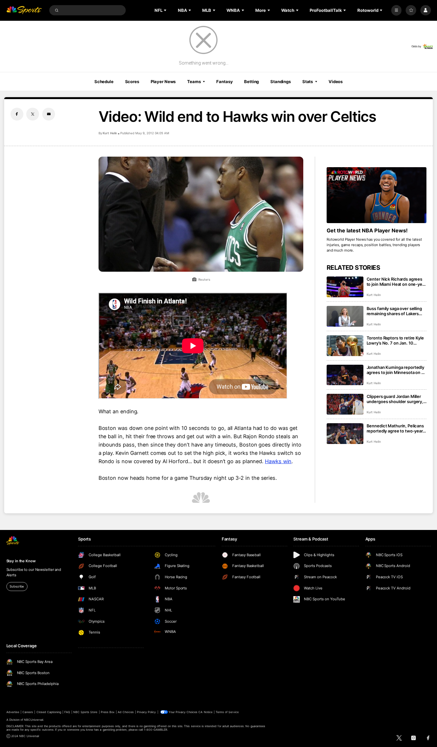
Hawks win (278, 461)
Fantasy (224, 81)
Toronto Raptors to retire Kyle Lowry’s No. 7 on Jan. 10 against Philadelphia (395, 340)
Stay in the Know (21, 561)
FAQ (67, 712)
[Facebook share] (17, 114)
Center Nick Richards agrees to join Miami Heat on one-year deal (396, 281)
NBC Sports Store (85, 712)
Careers (27, 712)
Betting (251, 81)
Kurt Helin (110, 133)
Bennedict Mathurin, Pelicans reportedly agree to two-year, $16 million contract (395, 428)
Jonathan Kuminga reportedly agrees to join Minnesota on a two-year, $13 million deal (396, 370)
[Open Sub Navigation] (166, 10)
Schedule (104, 81)
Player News (163, 81)
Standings (280, 81)
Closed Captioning (48, 712)
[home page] (24, 10)
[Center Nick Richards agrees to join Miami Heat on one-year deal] (345, 286)
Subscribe (17, 586)
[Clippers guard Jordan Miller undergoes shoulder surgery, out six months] (345, 404)
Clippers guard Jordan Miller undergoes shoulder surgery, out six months (395, 399)
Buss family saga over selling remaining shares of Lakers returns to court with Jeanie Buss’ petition (394, 311)
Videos (336, 81)
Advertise (12, 712)
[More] (396, 10)
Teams (194, 81)
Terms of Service (227, 712)
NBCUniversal (33, 719)
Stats (307, 81)
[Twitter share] (32, 114)
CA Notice (205, 712)
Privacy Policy (146, 712)
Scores (132, 81)
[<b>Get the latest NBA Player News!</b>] (377, 195)
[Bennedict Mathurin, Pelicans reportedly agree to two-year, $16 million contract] (345, 433)
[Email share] (48, 114)
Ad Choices (125, 712)
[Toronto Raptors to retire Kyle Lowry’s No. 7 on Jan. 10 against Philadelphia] (345, 345)
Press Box (108, 712)
